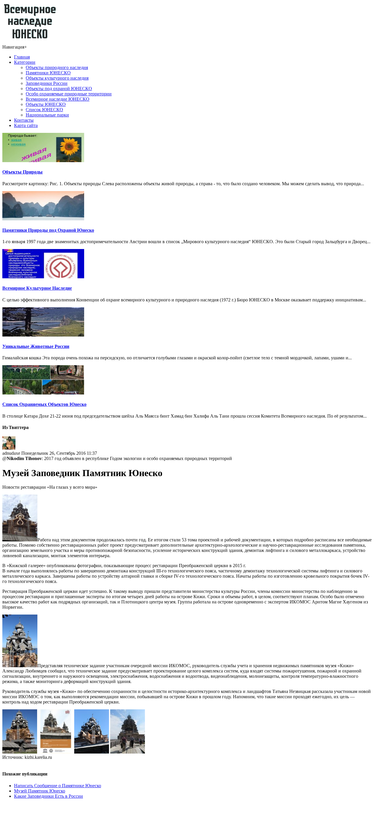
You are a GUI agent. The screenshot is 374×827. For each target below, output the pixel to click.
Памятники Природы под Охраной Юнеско (48, 230)
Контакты (24, 120)
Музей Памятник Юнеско (39, 790)
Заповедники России (46, 83)
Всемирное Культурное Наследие (37, 288)
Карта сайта (26, 125)
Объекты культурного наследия (57, 78)
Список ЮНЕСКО (44, 109)
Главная (22, 56)
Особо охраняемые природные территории (69, 93)
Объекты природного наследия (57, 67)
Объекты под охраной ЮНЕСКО (59, 88)
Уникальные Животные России (35, 346)
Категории (24, 62)
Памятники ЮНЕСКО (48, 72)
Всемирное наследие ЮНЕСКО (57, 99)
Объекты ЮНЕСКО (46, 104)
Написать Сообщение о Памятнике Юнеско (57, 785)
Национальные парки (47, 114)
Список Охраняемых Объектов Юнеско (44, 404)
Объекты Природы (22, 171)
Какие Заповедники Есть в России (48, 796)
